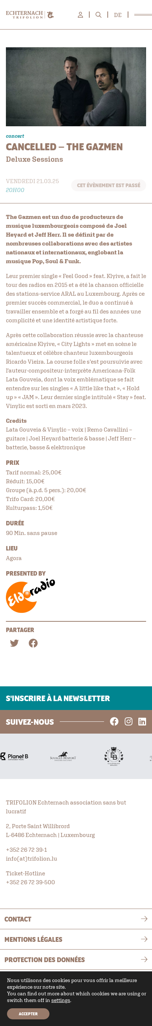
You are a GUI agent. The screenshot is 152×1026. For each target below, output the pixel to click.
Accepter (28, 1013)
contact (17, 919)
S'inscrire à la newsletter (58, 698)
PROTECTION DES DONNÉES (44, 959)
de (118, 14)
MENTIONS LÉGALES (33, 939)
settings (60, 1000)
